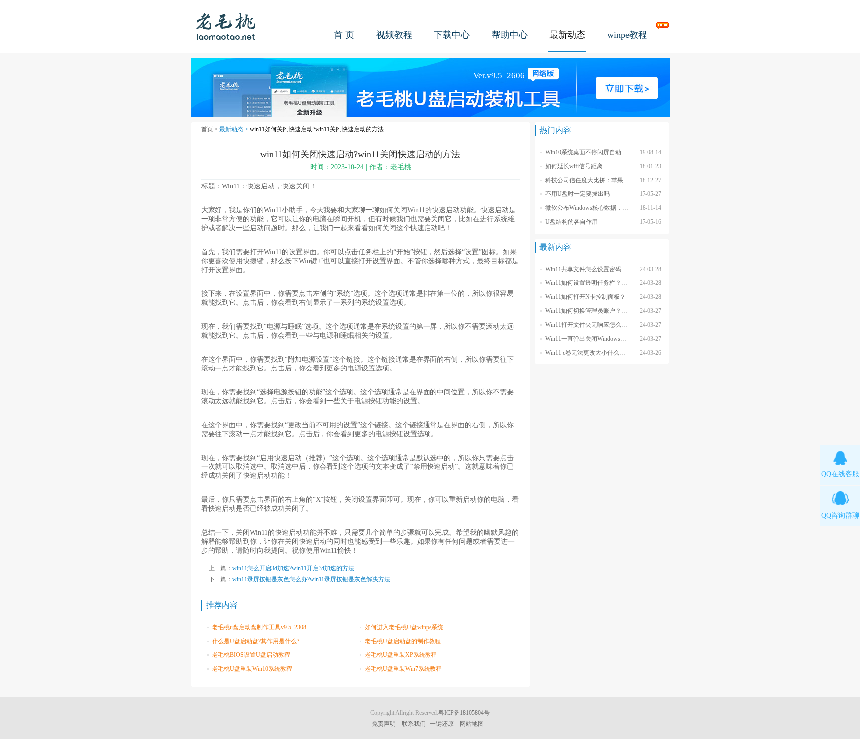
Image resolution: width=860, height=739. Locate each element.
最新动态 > (234, 129)
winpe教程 (627, 35)
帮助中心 (510, 35)
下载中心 (452, 35)
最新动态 (567, 35)
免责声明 (384, 723)
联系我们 (414, 723)
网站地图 (472, 723)
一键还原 (442, 723)
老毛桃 (226, 26)
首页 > (210, 129)
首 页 (344, 35)
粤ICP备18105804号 (464, 712)
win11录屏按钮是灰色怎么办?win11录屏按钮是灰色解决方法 (311, 579)
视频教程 (394, 35)
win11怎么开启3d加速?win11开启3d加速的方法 (293, 568)
